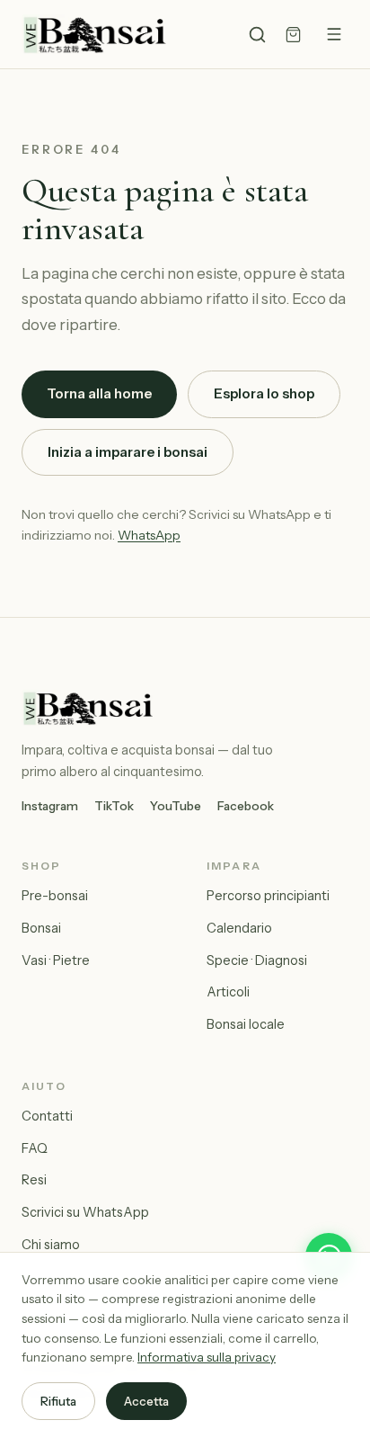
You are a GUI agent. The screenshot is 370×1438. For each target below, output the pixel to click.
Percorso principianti (268, 896)
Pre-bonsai (55, 896)
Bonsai (41, 928)
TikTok (114, 806)
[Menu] (334, 34)
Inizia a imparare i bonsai (127, 451)
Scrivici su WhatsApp (85, 1212)
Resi (34, 1180)
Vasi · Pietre (56, 960)
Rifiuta (58, 1401)
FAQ (35, 1148)
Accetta (146, 1401)
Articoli (228, 992)
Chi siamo (51, 1245)
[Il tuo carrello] (293, 34)
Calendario (239, 928)
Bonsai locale (246, 1024)
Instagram (50, 806)
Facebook (245, 806)
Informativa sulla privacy (206, 1357)
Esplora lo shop (264, 393)
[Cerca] (257, 34)
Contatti (47, 1116)
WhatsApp (149, 535)
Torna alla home (99, 393)
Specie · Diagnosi (257, 960)
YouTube (175, 806)
